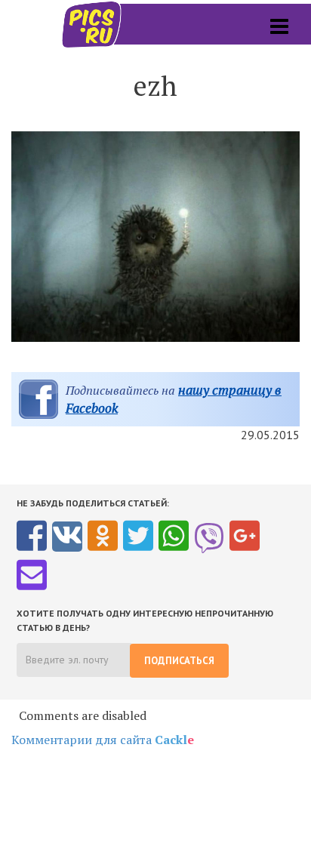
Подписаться (179, 660)
